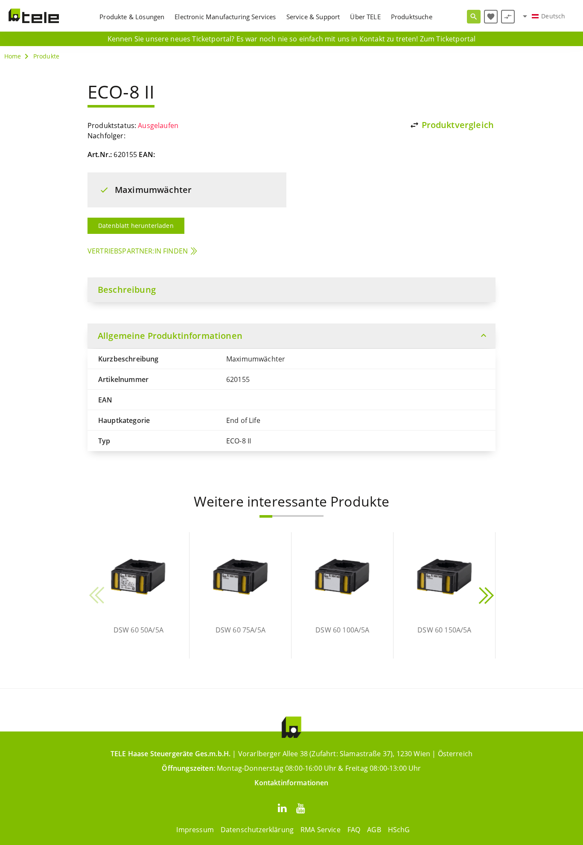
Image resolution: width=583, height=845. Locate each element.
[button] (265, 516)
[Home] (34, 16)
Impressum (194, 829)
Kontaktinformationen (291, 782)
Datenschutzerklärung (257, 829)
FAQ (353, 829)
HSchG (399, 829)
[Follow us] (282, 807)
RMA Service (320, 829)
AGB (374, 829)
